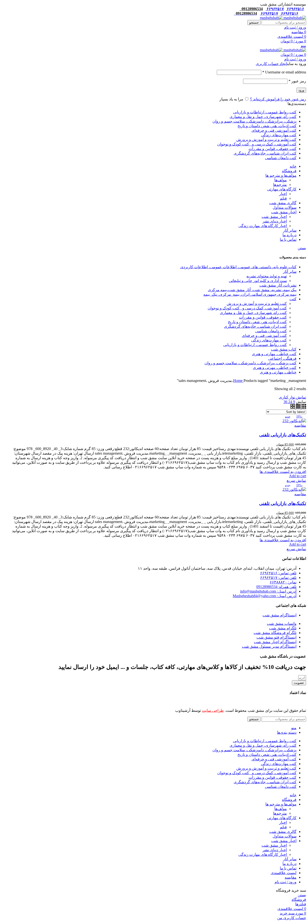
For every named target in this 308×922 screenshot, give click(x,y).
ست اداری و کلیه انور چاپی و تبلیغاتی (258, 281)
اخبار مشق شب (274, 217)
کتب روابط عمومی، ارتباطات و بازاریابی (255, 345)
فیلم (283, 198)
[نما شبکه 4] (298, 407)
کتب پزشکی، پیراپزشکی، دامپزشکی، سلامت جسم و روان (250, 363)
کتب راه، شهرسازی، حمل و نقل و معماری (253, 313)
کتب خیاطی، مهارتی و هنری (274, 354)
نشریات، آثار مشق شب (277, 285)
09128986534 (251, 9)
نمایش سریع (296, 480)
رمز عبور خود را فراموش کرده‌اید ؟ (278, 99)
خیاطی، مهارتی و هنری (278, 372)
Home (238, 381)
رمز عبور (297, 81)
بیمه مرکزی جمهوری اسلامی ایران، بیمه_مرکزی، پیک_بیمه (249, 294)
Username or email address (284, 72)
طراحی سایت (213, 710)
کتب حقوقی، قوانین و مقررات (263, 317)
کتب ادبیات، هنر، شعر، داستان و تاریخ (257, 322)
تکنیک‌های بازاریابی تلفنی (282, 434)
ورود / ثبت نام (285, 882)
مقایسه (290, 877)
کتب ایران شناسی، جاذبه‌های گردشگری (255, 326)
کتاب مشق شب (283, 349)
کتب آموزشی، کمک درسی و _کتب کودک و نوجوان (247, 308)
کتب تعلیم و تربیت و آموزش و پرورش (257, 303)
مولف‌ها (280, 180)
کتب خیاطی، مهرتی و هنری (274, 368)
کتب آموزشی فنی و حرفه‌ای (264, 335)
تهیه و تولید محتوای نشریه (266, 276)
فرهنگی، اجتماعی (282, 358)
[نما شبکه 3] (303, 407)
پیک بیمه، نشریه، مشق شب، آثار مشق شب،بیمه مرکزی (252, 290)
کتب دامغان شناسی (271, 331)
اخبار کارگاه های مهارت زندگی (262, 226)
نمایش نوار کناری (292, 397)
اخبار (283, 194)
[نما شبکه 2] (292, 407)
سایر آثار (289, 271)
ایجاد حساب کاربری (271, 64)
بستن (302, 248)
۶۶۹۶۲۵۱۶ (295, 9)
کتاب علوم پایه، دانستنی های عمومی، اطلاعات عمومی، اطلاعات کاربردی (238, 267)
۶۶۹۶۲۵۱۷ (275, 9)
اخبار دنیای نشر (275, 221)
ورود (301, 90)
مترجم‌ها (280, 185)
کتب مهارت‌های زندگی (269, 340)
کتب (292, 299)
